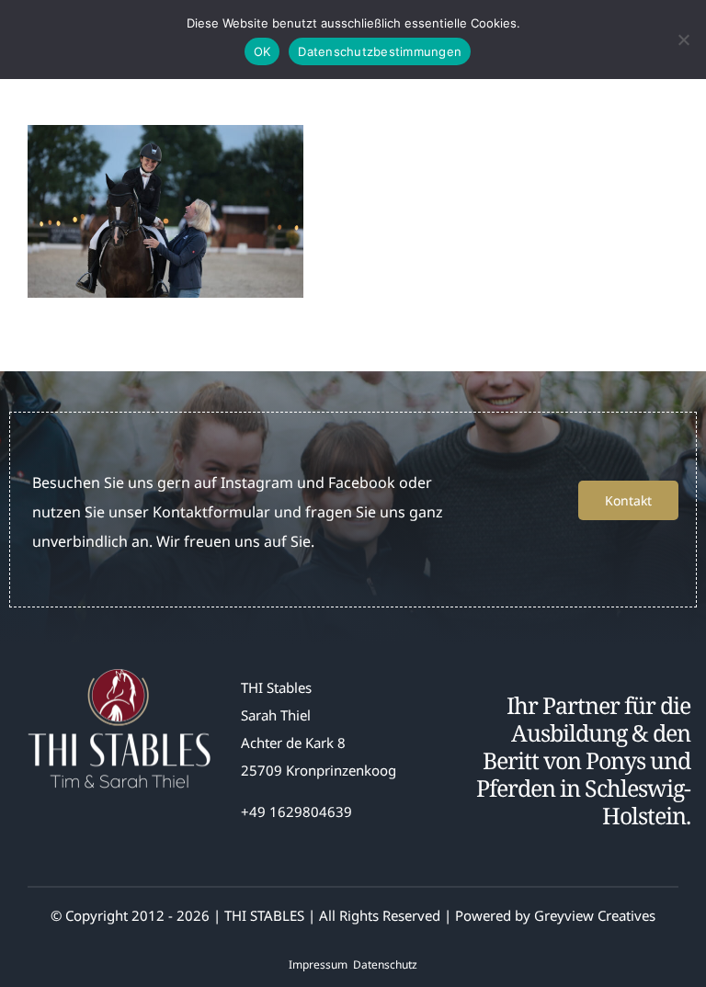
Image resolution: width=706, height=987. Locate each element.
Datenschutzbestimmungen (379, 51)
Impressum (318, 964)
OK (262, 51)
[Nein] (683, 39)
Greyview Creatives (594, 915)
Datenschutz (385, 964)
